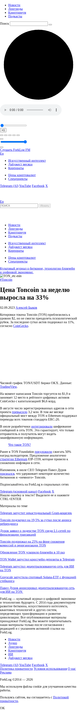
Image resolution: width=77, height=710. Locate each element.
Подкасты (15, 16)
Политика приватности (16, 668)
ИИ (10, 654)
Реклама (5, 672)
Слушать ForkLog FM (15, 150)
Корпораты (16, 168)
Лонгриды (15, 9)
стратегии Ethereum (13, 459)
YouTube (25, 186)
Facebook (38, 186)
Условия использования (50, 668)
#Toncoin (6, 279)
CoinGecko (20, 326)
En (2, 153)
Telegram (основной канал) (18, 491)
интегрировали (42, 426)
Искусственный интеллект (27, 160)
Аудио (12, 643)
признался (7, 473)
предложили (43, 451)
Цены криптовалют (22, 175)
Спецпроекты (18, 179)
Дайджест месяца (20, 164)
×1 (3, 130)
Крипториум (17, 12)
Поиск (4, 23)
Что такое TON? (19, 444)
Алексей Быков (26, 307)
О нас (72, 668)
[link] (11, 198)
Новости (14, 5)
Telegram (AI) (9, 186)
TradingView (8, 386)
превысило (19, 412)
